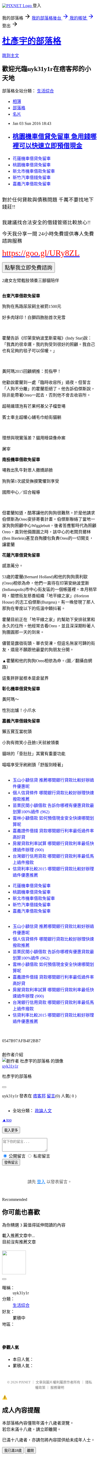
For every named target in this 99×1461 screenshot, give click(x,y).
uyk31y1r (10, 1066)
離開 (30, 1451)
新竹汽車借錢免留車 (32, 177)
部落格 (19, 108)
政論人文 (43, 1110)
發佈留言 (11, 1162)
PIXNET (25, 1382)
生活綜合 (45, 91)
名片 (17, 114)
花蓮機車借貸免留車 (32, 158)
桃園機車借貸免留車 (32, 165)
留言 (51, 1096)
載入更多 (11, 1130)
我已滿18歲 (13, 1451)
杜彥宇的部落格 (31, 41)
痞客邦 (39, 1096)
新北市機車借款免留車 (34, 171)
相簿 (17, 101)
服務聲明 (57, 1387)
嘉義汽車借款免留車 (32, 184)
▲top (7, 1120)
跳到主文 (10, 55)
